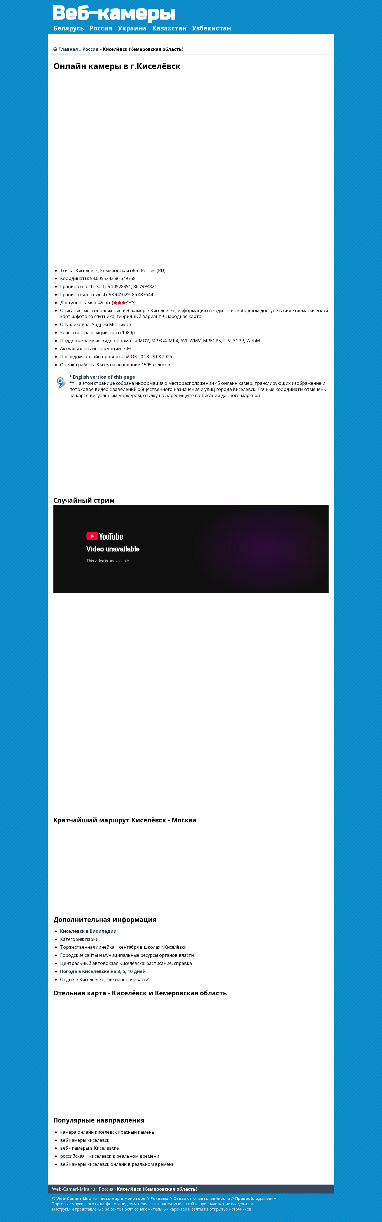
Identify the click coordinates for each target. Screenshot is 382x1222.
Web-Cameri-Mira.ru (73, 1189)
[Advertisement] (191, 224)
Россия (100, 28)
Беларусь (68, 28)
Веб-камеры (114, 13)
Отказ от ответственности (201, 1198)
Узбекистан (211, 28)
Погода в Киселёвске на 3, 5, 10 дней (103, 971)
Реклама (159, 1198)
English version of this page (104, 377)
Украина (132, 28)
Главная (67, 49)
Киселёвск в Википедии (88, 931)
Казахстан (169, 28)
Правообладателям (256, 1198)
